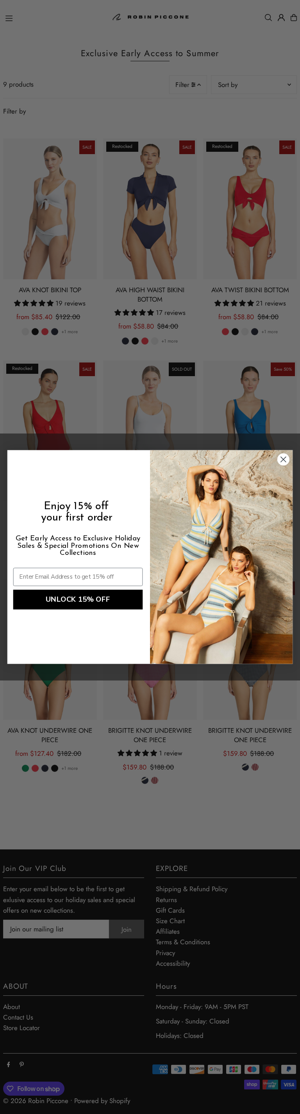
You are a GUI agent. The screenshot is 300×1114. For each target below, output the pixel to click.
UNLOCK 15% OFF (78, 599)
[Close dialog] (283, 459)
